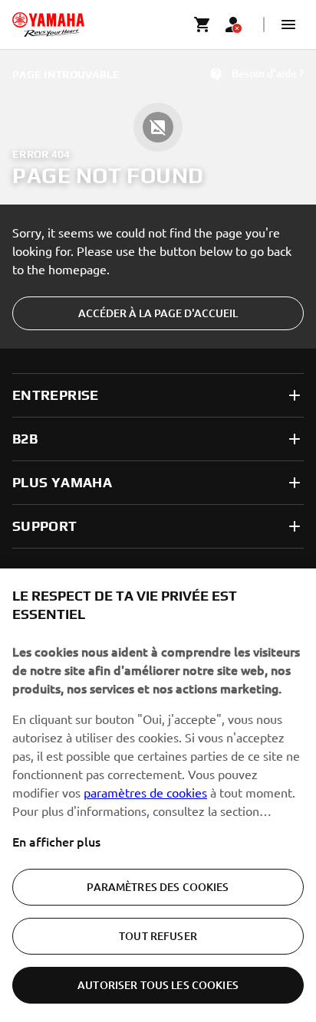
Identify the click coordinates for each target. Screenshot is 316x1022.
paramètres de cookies (145, 792)
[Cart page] (202, 24)
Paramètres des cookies (158, 887)
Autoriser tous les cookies (158, 985)
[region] (158, 795)
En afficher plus (56, 841)
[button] (288, 24)
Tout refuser (158, 936)
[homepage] (48, 24)
